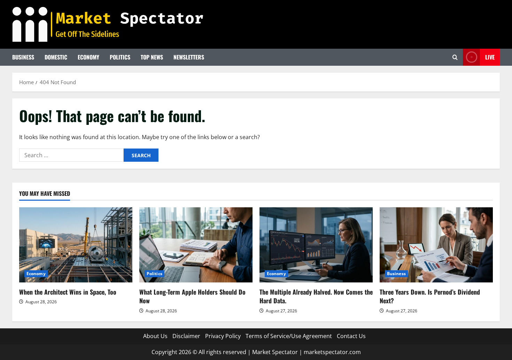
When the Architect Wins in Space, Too (67, 291)
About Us (155, 336)
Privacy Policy (223, 336)
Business (23, 57)
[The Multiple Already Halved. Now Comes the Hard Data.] (316, 245)
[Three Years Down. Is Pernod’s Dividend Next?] (436, 245)
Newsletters (188, 57)
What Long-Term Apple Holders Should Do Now (192, 296)
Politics (120, 57)
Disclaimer (186, 336)
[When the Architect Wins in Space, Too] (75, 245)
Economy (88, 57)
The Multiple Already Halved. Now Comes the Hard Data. (316, 296)
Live (490, 57)
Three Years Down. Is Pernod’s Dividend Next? (430, 296)
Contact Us (351, 336)
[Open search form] (455, 57)
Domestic (56, 57)
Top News (152, 57)
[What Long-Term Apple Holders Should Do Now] (196, 245)
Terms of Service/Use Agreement (289, 336)
